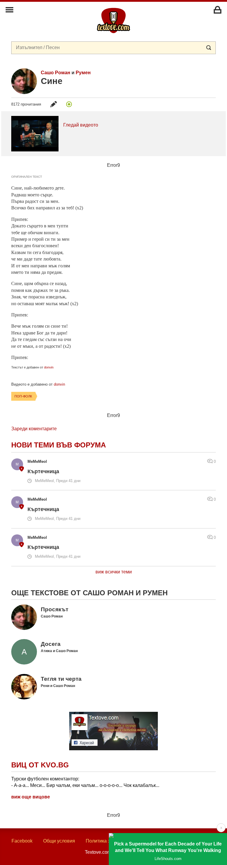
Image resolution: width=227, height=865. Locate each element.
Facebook (22, 840)
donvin (48, 367)
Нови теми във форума (58, 445)
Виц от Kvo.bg (40, 765)
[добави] (69, 104)
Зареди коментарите (34, 428)
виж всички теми (113, 571)
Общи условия (59, 840)
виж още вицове (30, 796)
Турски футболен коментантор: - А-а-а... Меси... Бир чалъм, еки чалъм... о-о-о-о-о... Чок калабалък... (85, 782)
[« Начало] (113, 20)
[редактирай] (53, 104)
